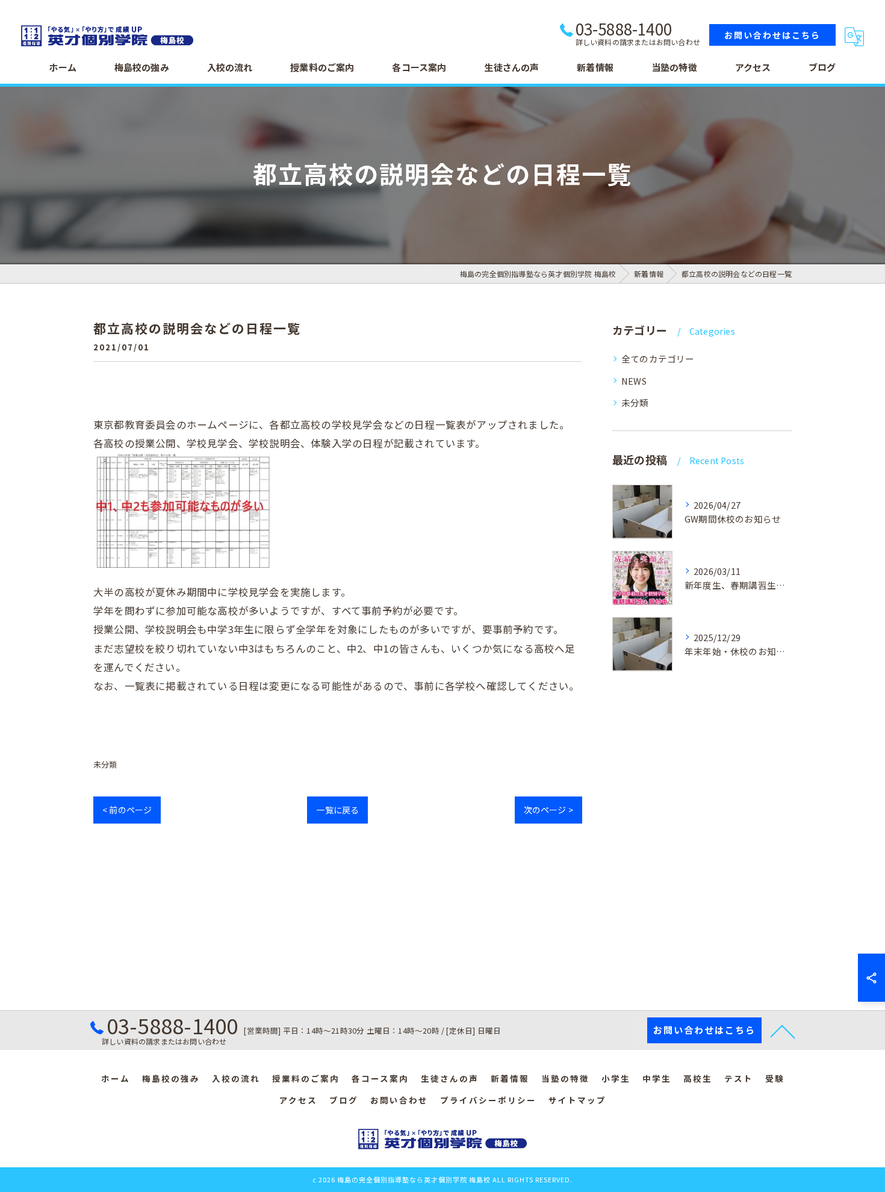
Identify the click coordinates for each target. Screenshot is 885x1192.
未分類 (105, 764)
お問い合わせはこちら (772, 35)
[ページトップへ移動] (783, 1031)
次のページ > (548, 810)
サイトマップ (577, 1100)
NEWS (634, 380)
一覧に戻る (337, 810)
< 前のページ (127, 810)
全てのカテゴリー (658, 358)
